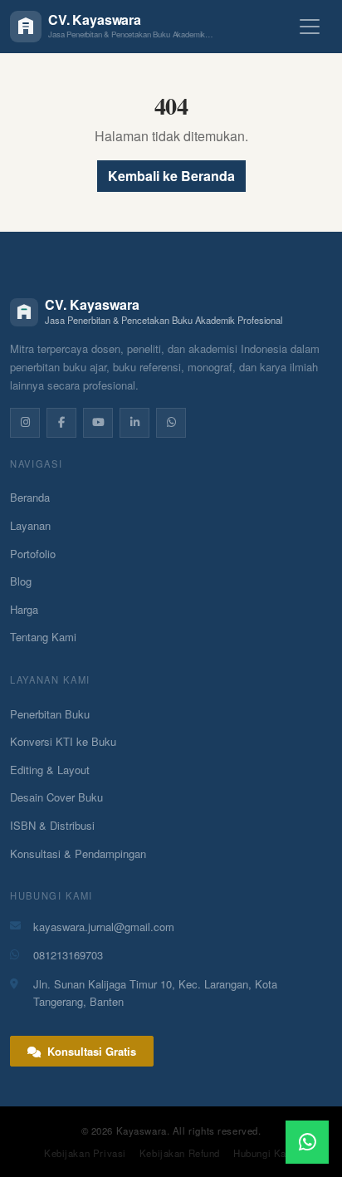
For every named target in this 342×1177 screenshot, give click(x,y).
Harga (24, 609)
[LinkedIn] (134, 423)
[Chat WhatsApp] (307, 1142)
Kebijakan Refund (179, 1153)
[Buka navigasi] (309, 26)
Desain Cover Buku (56, 797)
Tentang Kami (43, 637)
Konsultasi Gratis (90, 1051)
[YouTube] (98, 423)
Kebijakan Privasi (85, 1153)
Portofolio (33, 554)
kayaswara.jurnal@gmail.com (103, 926)
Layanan (30, 525)
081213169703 (68, 955)
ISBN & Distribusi (52, 825)
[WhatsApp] (171, 423)
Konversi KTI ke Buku (63, 741)
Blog (21, 581)
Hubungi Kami (265, 1153)
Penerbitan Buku (50, 714)
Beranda (30, 497)
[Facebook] (61, 423)
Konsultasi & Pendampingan (78, 853)
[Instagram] (25, 423)
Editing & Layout (50, 769)
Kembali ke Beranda (171, 175)
